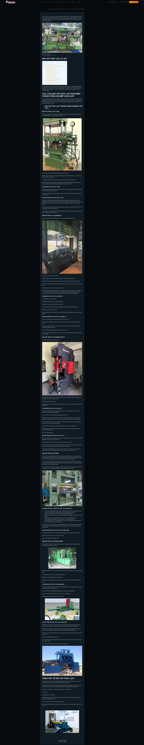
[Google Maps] (116, 2)
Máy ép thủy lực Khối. (50, 77)
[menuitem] (44, 2)
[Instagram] (112, 2)
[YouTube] (108, 2)
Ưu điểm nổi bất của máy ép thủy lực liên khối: (54, 78)
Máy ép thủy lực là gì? (48, 64)
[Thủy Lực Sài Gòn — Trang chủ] (10, 2)
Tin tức (55, 9)
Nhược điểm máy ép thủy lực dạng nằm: (53, 82)
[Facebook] (110, 2)
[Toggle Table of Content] (64, 62)
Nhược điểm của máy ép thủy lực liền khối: (54, 79)
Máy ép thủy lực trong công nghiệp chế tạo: (52, 66)
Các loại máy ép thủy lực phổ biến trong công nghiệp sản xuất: (55, 65)
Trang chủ (50, 9)
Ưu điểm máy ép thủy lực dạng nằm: (53, 81)
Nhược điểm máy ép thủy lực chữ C (53, 76)
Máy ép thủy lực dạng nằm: (51, 80)
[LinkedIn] (114, 2)
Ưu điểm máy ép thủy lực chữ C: (52, 75)
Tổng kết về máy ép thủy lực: (49, 83)
